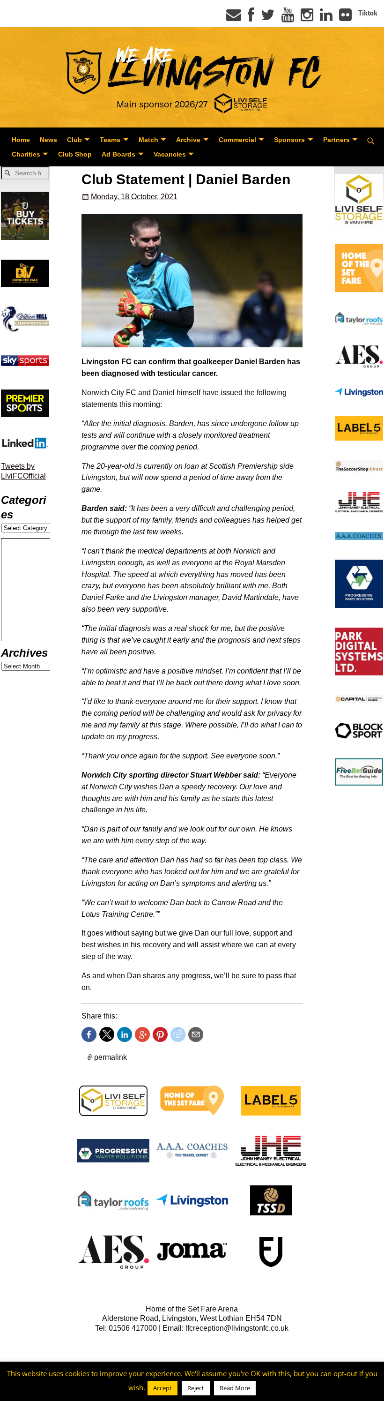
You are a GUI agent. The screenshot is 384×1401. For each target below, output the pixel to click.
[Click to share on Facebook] (88, 1034)
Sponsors (289, 139)
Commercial (237, 139)
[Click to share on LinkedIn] (124, 1034)
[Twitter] (268, 18)
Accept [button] (162, 1388)
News (48, 139)
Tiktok (367, 13)
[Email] (233, 18)
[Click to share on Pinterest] (160, 1034)
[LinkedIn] (326, 18)
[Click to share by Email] (195, 1034)
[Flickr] (345, 18)
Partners (336, 139)
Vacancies (170, 154)
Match (148, 139)
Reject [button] (195, 1388)
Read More (235, 1388)
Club (74, 139)
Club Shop (75, 154)
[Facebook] (251, 18)
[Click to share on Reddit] (177, 1034)
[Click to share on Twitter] (106, 1034)
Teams (110, 139)
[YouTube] (287, 18)
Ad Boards (118, 154)
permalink (110, 1057)
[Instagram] (307, 18)
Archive (188, 139)
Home (21, 139)
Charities (26, 154)
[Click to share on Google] (142, 1034)
